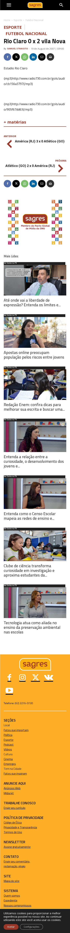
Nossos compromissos (17, 905)
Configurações (31, 926)
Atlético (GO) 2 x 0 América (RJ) (30, 166)
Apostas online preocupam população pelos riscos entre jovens (34, 354)
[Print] (50, 57)
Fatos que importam (16, 730)
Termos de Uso (13, 832)
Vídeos (8, 749)
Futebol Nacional (34, 20)
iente (14, 900)
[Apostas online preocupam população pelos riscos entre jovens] (35, 332)
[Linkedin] (33, 57)
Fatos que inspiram (15, 773)
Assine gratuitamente (17, 847)
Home (7, 20)
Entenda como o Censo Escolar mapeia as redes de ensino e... (30, 516)
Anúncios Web (12, 788)
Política (8, 735)
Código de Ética (13, 822)
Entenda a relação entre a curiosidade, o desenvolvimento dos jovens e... (34, 461)
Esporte (18, 20)
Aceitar (11, 926)
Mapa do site (11, 881)
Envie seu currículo (14, 808)
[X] (16, 57)
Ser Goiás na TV (10, 263)
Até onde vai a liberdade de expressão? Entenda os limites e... (32, 302)
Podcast (9, 745)
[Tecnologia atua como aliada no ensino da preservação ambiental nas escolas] (35, 602)
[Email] (42, 57)
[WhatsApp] (24, 57)
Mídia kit (9, 793)
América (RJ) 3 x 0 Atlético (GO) (40, 141)
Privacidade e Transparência (20, 827)
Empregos (10, 764)
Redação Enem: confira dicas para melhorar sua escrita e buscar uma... (34, 407)
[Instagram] (22, 678)
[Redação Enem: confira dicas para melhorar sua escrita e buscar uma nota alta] (35, 384)
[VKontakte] (48, 678)
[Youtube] (9, 691)
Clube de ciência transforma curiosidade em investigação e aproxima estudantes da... (29, 570)
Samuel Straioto (17, 48)
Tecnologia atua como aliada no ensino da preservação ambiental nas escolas (32, 627)
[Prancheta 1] (35, 244)
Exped (7, 900)
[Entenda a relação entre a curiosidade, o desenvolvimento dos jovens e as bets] (35, 436)
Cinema (8, 759)
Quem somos (12, 895)
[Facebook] (7, 57)
